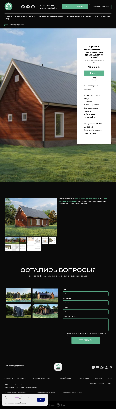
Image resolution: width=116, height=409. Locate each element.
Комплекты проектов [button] (25, 16)
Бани (88, 16)
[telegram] (28, 6)
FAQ (7, 19)
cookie (17, 397)
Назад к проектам (17, 24)
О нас (96, 16)
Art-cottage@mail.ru (48, 8)
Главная (8, 16)
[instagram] (33, 6)
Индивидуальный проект (51, 16)
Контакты (105, 16)
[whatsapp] (23, 6)
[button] (100, 6)
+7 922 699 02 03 (48, 5)
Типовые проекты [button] (73, 16)
